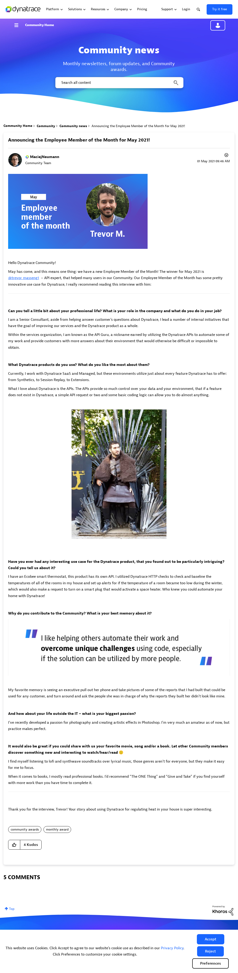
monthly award (57, 829)
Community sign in (217, 25)
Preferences (210, 963)
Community (46, 126)
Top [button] (11, 909)
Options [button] (226, 156)
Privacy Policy (172, 948)
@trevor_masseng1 (23, 278)
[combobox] (119, 82)
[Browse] (18, 25)
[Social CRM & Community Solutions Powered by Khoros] (222, 910)
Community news (73, 126)
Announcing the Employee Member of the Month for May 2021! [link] (138, 126)
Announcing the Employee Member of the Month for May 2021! (79, 140)
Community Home (39, 25)
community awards (25, 829)
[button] (210, 939)
